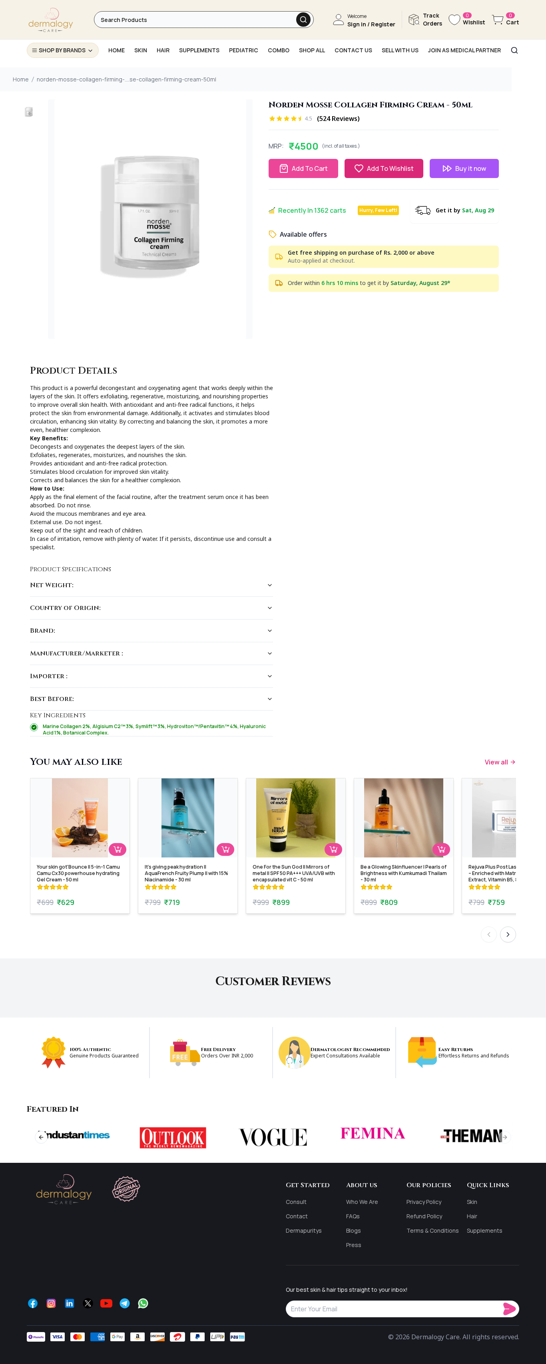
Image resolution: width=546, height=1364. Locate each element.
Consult (296, 1202)
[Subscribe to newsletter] (511, 1309)
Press (353, 1245)
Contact (297, 1216)
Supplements (484, 1230)
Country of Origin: (65, 608)
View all (496, 762)
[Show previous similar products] (489, 934)
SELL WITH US (400, 50)
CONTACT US (353, 50)
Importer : (49, 676)
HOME (116, 50)
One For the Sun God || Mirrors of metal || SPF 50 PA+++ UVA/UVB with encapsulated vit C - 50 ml (294, 873)
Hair (472, 1216)
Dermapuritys (304, 1230)
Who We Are (362, 1202)
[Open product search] (303, 19)
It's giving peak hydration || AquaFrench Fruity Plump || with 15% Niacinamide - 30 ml (186, 873)
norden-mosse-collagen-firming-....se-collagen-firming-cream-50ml (126, 79)
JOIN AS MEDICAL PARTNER (464, 50)
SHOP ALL (312, 50)
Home (21, 79)
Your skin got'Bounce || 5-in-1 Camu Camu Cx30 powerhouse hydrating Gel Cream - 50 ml (78, 873)
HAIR (163, 50)
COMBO (278, 50)
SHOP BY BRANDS (62, 50)
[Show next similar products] (508, 934)
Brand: (42, 630)
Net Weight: (52, 585)
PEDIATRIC (243, 50)
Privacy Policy (424, 1202)
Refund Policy (424, 1216)
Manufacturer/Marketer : (76, 653)
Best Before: (52, 699)
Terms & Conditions (433, 1230)
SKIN (140, 50)
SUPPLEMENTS (199, 50)
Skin (472, 1202)
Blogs (353, 1230)
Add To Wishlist (390, 168)
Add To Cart (310, 168)
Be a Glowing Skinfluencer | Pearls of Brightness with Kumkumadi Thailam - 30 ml (404, 873)
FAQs (353, 1216)
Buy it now (470, 168)
